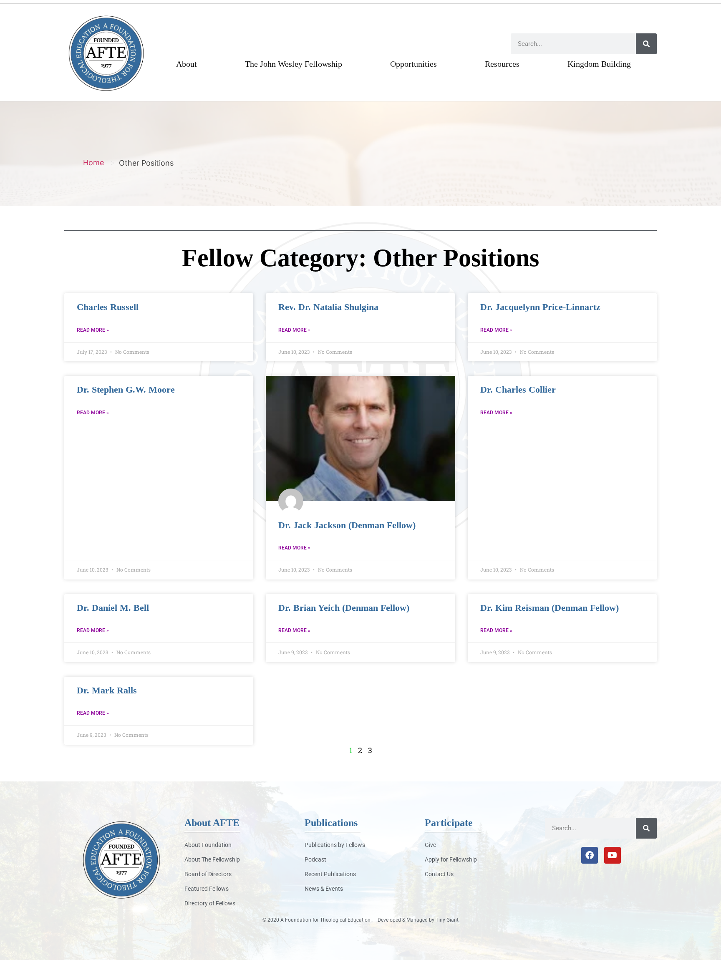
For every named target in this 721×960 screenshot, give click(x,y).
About (186, 63)
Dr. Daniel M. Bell (113, 607)
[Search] (646, 43)
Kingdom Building (599, 63)
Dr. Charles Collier (518, 389)
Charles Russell (108, 307)
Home (93, 162)
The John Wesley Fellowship (293, 63)
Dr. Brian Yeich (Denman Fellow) (343, 607)
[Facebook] (589, 855)
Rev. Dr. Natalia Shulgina (328, 307)
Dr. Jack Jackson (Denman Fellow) (347, 525)
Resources (502, 63)
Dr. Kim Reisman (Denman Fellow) (549, 607)
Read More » (93, 330)
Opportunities (413, 63)
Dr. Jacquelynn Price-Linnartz (540, 307)
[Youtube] (612, 855)
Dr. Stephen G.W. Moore (126, 389)
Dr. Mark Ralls (107, 690)
